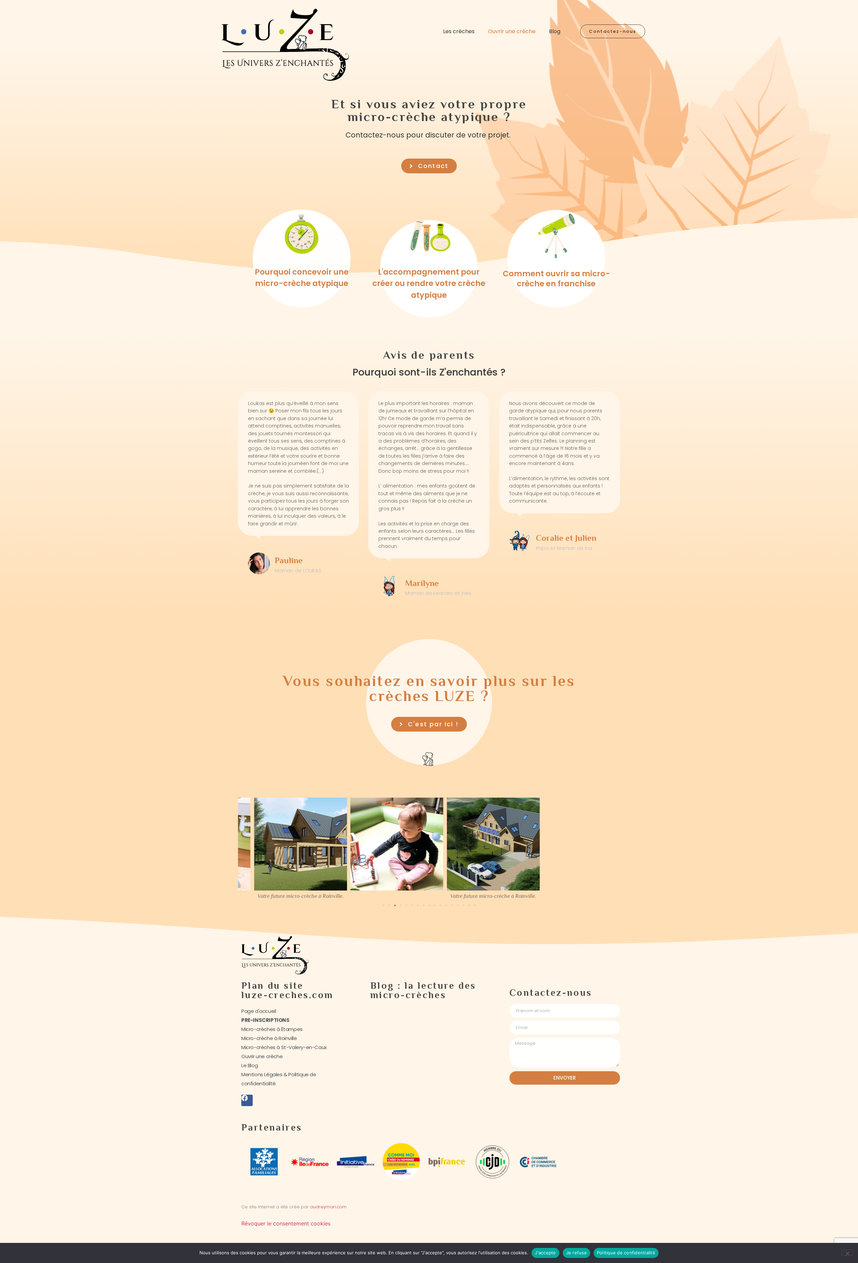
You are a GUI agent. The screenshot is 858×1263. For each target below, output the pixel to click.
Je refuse (576, 1252)
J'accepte (545, 1252)
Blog (554, 31)
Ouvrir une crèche (512, 31)
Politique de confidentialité (626, 1252)
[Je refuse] (847, 1253)
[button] (383, 905)
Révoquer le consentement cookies (285, 1223)
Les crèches (459, 31)
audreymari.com (329, 1207)
